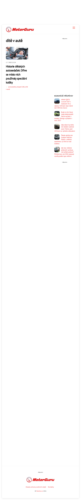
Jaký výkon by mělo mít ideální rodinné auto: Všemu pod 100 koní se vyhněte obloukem (64, 128)
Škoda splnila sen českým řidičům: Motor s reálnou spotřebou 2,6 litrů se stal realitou (63, 139)
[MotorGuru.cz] (20, 31)
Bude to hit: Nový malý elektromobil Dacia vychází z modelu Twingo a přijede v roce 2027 (63, 116)
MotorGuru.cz (39, 491)
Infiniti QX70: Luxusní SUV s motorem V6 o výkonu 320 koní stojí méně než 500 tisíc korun (63, 104)
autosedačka (12, 87)
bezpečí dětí (21, 87)
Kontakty (51, 487)
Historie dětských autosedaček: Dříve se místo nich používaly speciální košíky (16, 74)
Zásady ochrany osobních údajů (36, 487)
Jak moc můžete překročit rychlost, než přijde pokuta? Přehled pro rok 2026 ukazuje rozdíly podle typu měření (64, 152)
